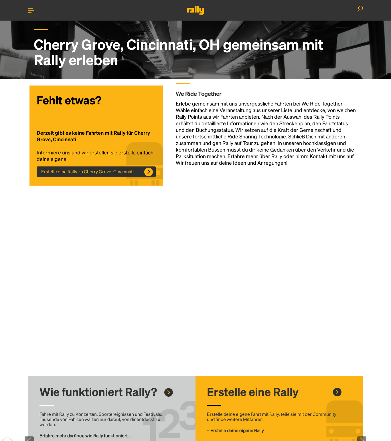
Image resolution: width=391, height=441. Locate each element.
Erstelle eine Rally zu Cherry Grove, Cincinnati (87, 171)
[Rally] (195, 10)
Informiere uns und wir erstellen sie (77, 152)
